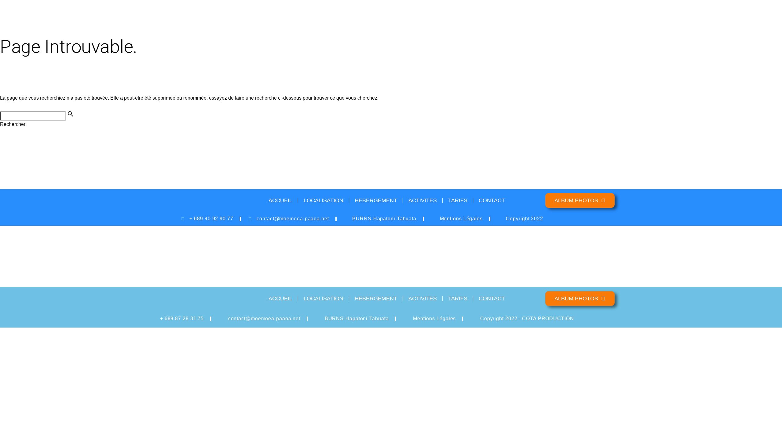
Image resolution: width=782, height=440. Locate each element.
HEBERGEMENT (376, 200)
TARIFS (457, 200)
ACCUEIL (280, 200)
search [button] (70, 114)
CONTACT (492, 200)
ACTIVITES (422, 200)
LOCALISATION (323, 200)
